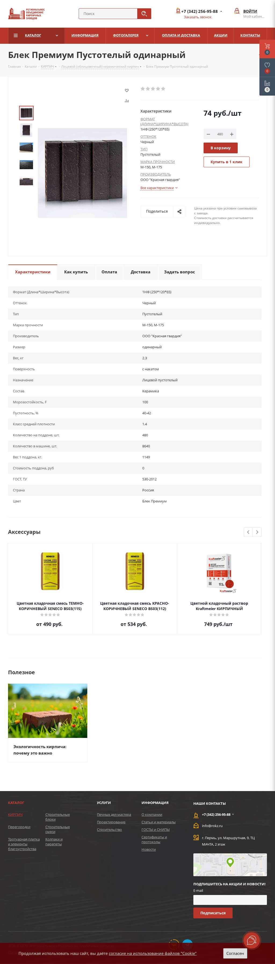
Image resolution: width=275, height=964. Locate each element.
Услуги (104, 802)
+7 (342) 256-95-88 (199, 11)
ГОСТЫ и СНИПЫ (156, 829)
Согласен (235, 953)
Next (257, 532)
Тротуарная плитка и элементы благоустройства (24, 844)
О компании (152, 814)
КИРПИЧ (15, 814)
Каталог (16, 802)
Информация (155, 802)
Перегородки (19, 826)
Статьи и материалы (159, 822)
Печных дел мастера (114, 814)
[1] (143, 89)
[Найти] (144, 13)
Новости (149, 849)
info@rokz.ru (212, 825)
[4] (158, 89)
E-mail (198, 890)
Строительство (109, 829)
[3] (153, 89)
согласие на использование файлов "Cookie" (153, 953)
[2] (148, 89)
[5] (163, 89)
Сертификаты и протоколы (154, 839)
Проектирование (111, 822)
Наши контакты (209, 803)
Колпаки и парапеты (54, 841)
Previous (248, 532)
